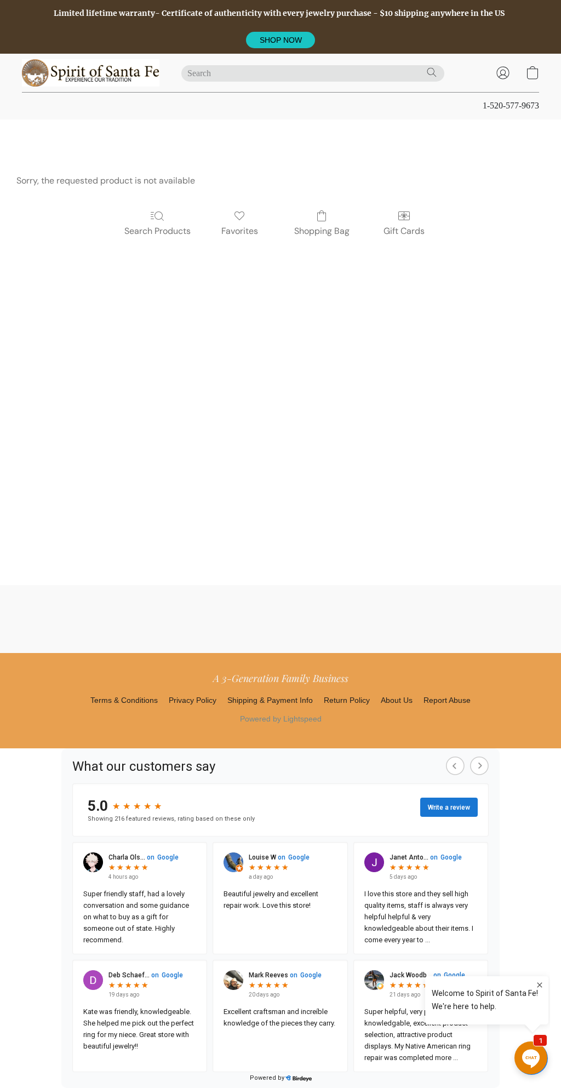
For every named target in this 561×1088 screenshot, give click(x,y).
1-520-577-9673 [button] (511, 105)
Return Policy (347, 700)
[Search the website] (431, 72)
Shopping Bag (322, 231)
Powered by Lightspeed (281, 718)
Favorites (239, 231)
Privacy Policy (192, 700)
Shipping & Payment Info (270, 700)
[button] (280, 40)
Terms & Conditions (124, 700)
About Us (397, 700)
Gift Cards (404, 231)
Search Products (157, 231)
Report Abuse (447, 700)
